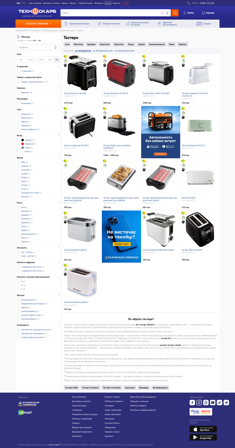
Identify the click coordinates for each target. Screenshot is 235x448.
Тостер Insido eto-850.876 (76, 145)
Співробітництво (85, 3)
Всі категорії (34, 30)
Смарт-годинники (113, 410)
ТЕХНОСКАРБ (21, 30)
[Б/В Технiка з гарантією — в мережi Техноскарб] (212, 403)
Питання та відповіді (82, 418)
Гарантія (116, 3)
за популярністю (83, 50)
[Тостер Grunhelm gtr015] (82, 230)
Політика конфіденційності (143, 410)
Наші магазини (79, 405)
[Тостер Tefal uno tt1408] (82, 73)
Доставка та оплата (51, 3)
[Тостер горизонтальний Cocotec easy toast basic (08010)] (82, 177)
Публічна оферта (138, 405)
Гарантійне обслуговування (143, 396)
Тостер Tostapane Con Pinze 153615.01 (195, 94)
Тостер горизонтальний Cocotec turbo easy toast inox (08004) (121, 199)
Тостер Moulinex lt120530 (115, 93)
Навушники (110, 427)
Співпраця (77, 410)
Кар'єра (108, 3)
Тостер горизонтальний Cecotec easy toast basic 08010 (160, 199)
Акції (126, 3)
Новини (64, 3)
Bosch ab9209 (188, 198)
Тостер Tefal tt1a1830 (192, 250)
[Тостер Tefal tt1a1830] (200, 230)
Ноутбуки (109, 405)
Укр (18, 3)
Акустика (109, 436)
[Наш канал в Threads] (206, 403)
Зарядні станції (112, 431)
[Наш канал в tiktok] (219, 403)
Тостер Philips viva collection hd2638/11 (117, 146)
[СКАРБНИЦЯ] (121, 236)
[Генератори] (160, 132)
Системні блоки (112, 423)
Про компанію (79, 396)
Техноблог (77, 436)
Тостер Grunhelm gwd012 (76, 302)
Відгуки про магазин (82, 427)
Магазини (99, 3)
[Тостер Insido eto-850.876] (82, 125)
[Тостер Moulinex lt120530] (121, 73)
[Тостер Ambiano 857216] (200, 125)
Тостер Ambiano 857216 (193, 145)
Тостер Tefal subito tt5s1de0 (156, 93)
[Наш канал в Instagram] (199, 403)
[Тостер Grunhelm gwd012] (82, 282)
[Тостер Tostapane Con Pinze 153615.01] (200, 73)
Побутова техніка (49, 30)
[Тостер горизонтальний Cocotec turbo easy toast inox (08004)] (121, 177)
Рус (23, 3)
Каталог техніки (112, 396)
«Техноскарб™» (54, 444)
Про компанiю (35, 3)
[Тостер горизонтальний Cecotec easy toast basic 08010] (161, 177)
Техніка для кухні (67, 30)
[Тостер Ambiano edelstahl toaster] (161, 230)
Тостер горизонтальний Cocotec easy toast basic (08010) (81, 199)
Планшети (109, 418)
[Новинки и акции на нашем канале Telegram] (226, 403)
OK (56, 59)
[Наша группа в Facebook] (192, 403)
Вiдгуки (73, 3)
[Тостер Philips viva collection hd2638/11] (121, 125)
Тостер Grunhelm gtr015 (75, 250)
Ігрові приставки (113, 414)
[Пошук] (175, 12)
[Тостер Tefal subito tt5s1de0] (161, 73)
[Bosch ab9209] (200, 177)
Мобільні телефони (114, 401)
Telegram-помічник (139, 401)
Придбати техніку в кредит (85, 414)
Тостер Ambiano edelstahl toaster (158, 250)
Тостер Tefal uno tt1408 (75, 93)
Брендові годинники (82, 431)
